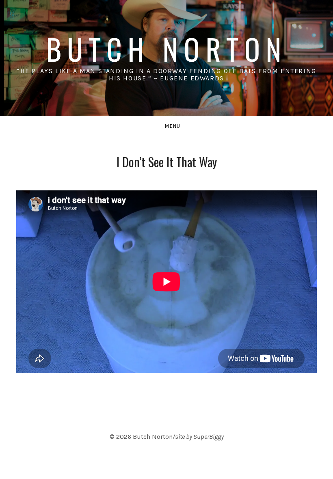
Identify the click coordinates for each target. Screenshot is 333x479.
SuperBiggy (208, 436)
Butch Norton (167, 48)
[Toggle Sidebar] (166, 126)
